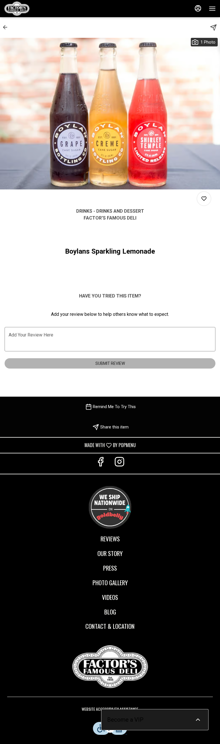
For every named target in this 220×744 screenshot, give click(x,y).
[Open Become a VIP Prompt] (198, 720)
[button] (7, 27)
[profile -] (198, 8)
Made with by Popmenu (70, 445)
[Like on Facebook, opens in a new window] (100, 463)
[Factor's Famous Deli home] (30, 8)
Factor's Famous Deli (110, 666)
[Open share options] (213, 27)
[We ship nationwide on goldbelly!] (110, 506)
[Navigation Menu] (212, 8)
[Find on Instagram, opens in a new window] (119, 463)
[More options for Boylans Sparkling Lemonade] (204, 198)
